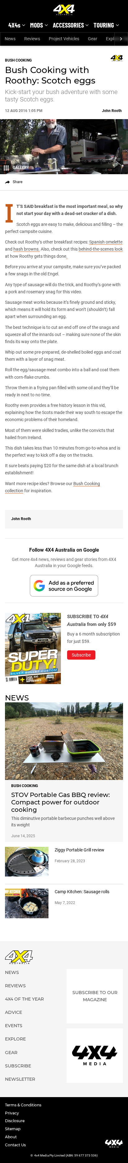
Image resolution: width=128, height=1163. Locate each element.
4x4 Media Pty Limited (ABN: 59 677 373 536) (66, 1155)
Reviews (32, 38)
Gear (92, 38)
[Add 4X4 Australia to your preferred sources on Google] (64, 585)
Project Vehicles (64, 38)
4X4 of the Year (24, 999)
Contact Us (15, 1145)
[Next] (121, 38)
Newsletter (20, 1079)
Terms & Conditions (23, 1105)
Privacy (12, 1113)
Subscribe (18, 1066)
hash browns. (26, 249)
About (11, 1137)
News (10, 38)
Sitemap (13, 1128)
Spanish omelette (105, 241)
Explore (15, 1039)
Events (13, 1025)
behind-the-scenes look (101, 249)
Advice (13, 1012)
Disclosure (15, 1120)
